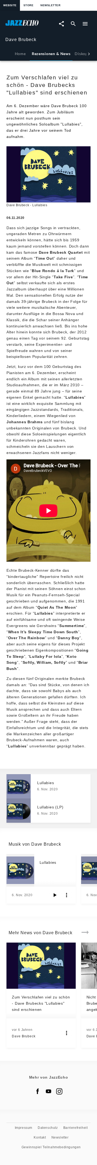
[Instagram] (59, 1091)
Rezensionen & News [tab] (51, 53)
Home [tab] (20, 53)
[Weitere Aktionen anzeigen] (66, 895)
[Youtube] (48, 1091)
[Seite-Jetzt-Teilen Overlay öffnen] (61, 23)
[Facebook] (37, 1091)
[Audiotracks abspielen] (54, 895)
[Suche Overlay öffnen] (73, 23)
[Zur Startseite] (26, 25)
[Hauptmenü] (85, 23)
